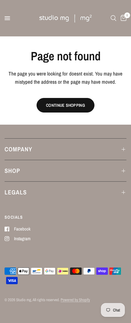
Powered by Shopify (75, 299)
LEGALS (16, 192)
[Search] (113, 18)
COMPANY (18, 149)
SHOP (12, 171)
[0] (122, 18)
